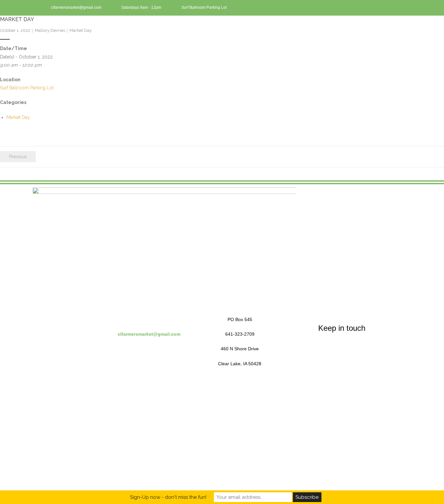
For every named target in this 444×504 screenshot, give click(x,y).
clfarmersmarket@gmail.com (149, 334)
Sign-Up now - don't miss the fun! (168, 497)
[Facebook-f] (388, 7)
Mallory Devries (50, 30)
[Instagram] (399, 7)
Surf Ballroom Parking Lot (27, 87)
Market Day (81, 30)
